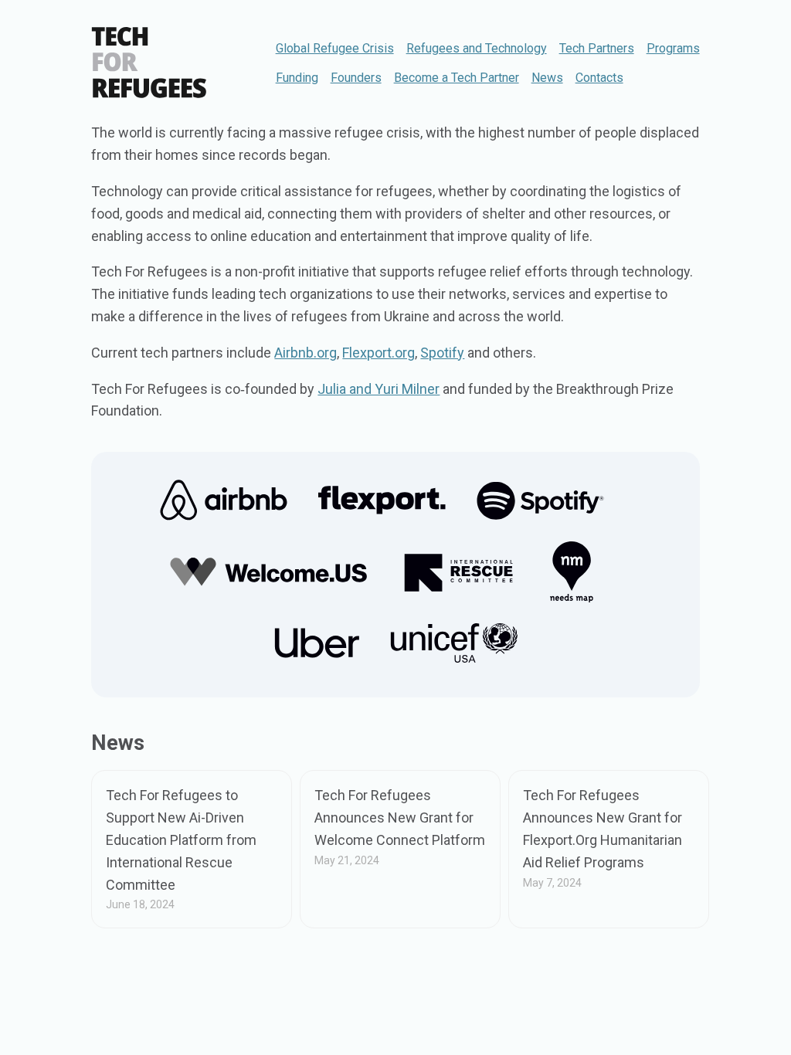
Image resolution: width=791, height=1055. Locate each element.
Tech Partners (596, 48)
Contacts (599, 77)
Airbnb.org (305, 352)
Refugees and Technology (476, 48)
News (547, 77)
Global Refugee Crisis (335, 48)
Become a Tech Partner (456, 77)
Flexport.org (378, 352)
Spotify (442, 352)
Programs (673, 48)
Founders (356, 77)
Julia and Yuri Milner (378, 389)
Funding (297, 77)
